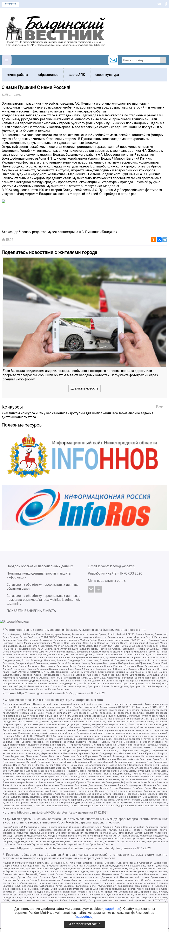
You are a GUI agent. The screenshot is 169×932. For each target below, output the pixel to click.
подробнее (111, 909)
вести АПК (77, 75)
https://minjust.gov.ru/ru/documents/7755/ (46, 693)
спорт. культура (107, 75)
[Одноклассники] (153, 239)
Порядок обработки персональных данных (40, 566)
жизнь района (17, 75)
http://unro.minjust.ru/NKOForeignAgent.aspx (47, 812)
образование (48, 75)
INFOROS (127, 573)
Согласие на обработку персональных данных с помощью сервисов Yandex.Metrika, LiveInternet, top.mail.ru (43, 600)
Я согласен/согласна (84, 924)
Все (159, 406)
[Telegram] (164, 239)
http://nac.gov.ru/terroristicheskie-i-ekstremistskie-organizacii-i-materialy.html (69, 848)
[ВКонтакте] (159, 239)
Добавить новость (84, 388)
